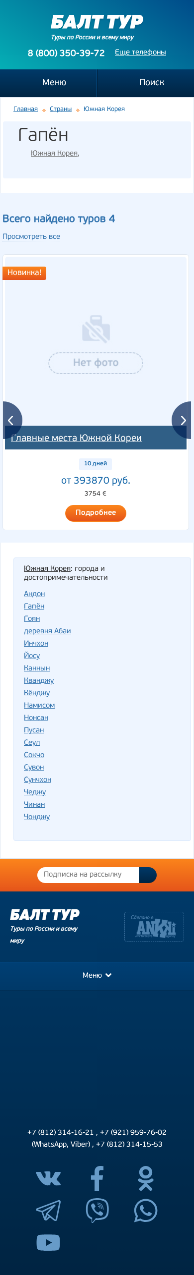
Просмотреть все (31, 237)
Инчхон (36, 644)
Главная (25, 109)
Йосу (32, 656)
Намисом (39, 706)
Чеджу (35, 792)
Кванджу (39, 681)
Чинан (34, 805)
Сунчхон (37, 780)
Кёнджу (37, 693)
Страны (61, 109)
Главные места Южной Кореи (76, 438)
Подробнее (96, 513)
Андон (34, 594)
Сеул (32, 743)
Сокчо (34, 755)
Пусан (34, 730)
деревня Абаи (47, 631)
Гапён (34, 606)
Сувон (34, 768)
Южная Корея (54, 154)
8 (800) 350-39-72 (66, 54)
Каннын (37, 668)
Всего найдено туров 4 (58, 219)
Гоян (32, 619)
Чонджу (37, 817)
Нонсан (36, 718)
